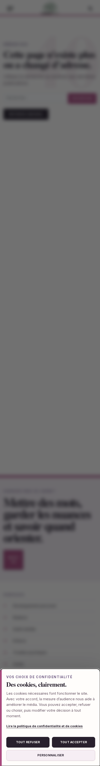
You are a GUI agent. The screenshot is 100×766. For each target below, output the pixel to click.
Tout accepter (73, 742)
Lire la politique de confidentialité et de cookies (44, 726)
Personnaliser (50, 755)
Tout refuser (28, 742)
